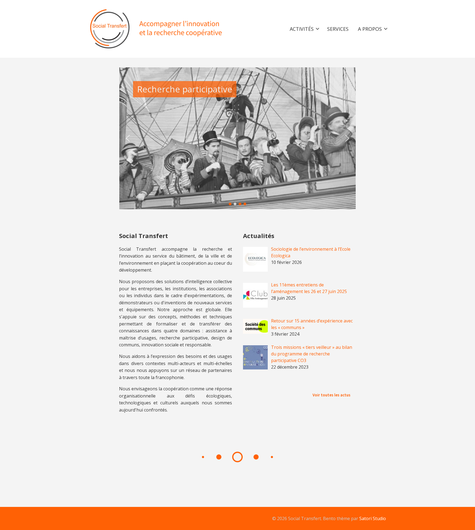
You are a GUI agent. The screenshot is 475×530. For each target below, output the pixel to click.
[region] (237, 138)
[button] (127, 138)
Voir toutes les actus (331, 395)
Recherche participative (184, 89)
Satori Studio (372, 518)
